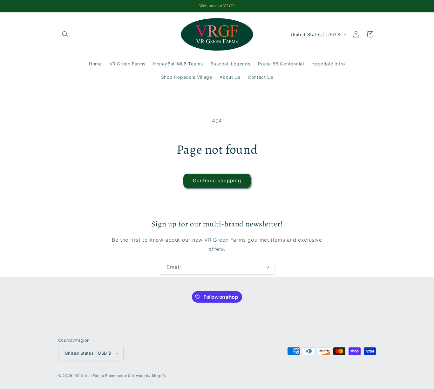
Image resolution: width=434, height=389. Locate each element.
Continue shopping (217, 181)
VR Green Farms (89, 375)
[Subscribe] (267, 267)
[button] (65, 34)
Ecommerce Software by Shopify (135, 375)
